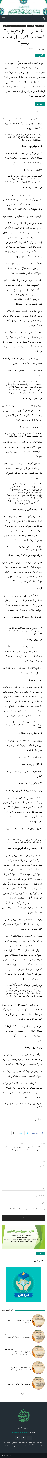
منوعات (28, 1444)
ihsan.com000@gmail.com (20, 1432)
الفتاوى (5, 26)
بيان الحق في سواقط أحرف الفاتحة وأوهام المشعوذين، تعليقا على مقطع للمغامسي (20, 1353)
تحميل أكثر (24, 1394)
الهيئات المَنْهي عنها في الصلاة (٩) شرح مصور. (19, 1384)
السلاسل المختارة (21, 1444)
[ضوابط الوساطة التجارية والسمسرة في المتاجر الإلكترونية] (38, 1320)
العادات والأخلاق (39, 26)
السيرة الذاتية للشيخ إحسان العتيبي (19, 1442)
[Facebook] (17, 1438)
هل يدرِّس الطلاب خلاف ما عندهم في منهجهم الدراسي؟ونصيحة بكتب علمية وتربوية (36, 1150)
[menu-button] (3, 18)
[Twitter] (23, 1438)
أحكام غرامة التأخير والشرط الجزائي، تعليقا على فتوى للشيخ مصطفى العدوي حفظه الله (18, 1368)
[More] (13, 1133)
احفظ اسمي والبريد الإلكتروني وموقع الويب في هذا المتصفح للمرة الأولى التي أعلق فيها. (24, 1208)
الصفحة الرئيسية (6, 1442)
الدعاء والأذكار (22, 26)
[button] (43, 18)
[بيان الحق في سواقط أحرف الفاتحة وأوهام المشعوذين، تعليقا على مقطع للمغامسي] (38, 1351)
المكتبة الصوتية (32, 1442)
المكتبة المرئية (39, 1442)
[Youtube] (29, 1438)
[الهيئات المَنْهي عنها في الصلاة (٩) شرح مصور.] (38, 1383)
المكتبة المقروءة (13, 26)
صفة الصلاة (7, 1334)
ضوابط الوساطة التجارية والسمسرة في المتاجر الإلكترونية (19, 1321)
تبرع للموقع (39, 1445)
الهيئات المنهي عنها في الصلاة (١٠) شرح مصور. (18, 1337)
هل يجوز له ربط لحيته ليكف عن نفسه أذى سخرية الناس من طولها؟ (14, 1148)
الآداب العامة (30, 26)
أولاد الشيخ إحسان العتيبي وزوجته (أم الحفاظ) (15, 1445)
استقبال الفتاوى (31, 1445)
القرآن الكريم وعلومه (9, 1349)
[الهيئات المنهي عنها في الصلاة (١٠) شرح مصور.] (38, 1336)
